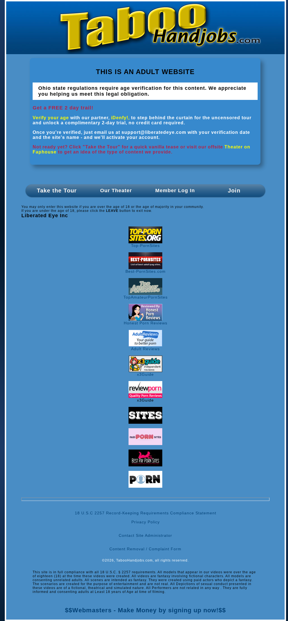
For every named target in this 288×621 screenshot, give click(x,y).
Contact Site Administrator (145, 535)
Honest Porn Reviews (145, 323)
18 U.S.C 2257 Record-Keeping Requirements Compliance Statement (145, 513)
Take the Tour (57, 190)
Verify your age (51, 117)
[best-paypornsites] (145, 465)
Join (234, 190)
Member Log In (175, 190)
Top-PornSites (145, 245)
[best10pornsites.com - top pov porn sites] (145, 422)
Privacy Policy (145, 522)
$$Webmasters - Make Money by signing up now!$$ (145, 610)
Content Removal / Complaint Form (145, 549)
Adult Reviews (145, 349)
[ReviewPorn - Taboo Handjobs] (145, 396)
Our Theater (116, 190)
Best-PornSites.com (145, 271)
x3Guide (145, 374)
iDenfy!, (120, 117)
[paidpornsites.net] (145, 443)
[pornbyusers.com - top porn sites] (145, 486)
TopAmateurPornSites (145, 297)
